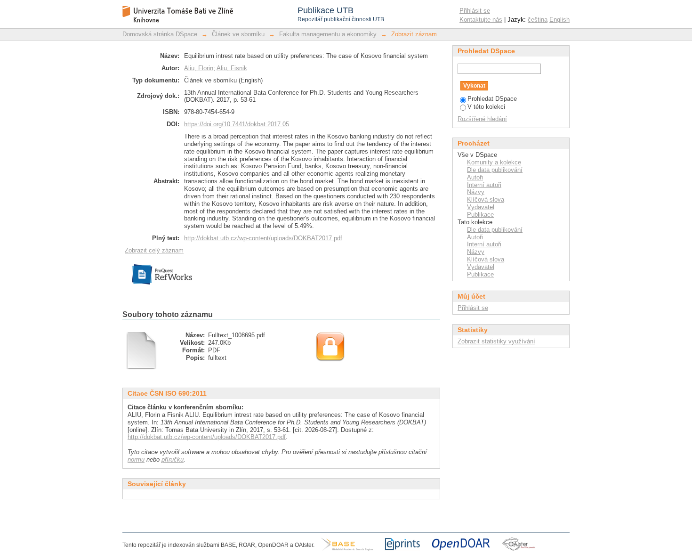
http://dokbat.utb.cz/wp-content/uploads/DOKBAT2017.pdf (263, 238)
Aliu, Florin (198, 68)
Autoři (475, 177)
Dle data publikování (495, 169)
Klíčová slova (485, 199)
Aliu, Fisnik (232, 68)
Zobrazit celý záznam (154, 250)
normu (136, 459)
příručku (172, 459)
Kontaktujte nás (480, 19)
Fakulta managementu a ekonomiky (328, 34)
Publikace (480, 214)
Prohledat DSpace (492, 98)
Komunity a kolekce (494, 162)
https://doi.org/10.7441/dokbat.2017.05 (236, 124)
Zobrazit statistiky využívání (496, 341)
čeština (537, 19)
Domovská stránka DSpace (159, 34)
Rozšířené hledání (482, 118)
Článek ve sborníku (238, 34)
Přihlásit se (474, 10)
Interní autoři (484, 184)
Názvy (475, 191)
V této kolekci (486, 106)
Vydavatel (480, 207)
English (559, 19)
